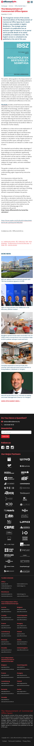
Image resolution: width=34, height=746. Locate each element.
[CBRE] (9, 527)
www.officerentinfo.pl (22, 636)
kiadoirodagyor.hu (21, 586)
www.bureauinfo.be (21, 609)
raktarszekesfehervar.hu (22, 596)
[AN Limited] (9, 544)
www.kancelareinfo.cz (22, 617)
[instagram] (13, 446)
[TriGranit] (25, 493)
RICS (6, 245)
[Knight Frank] (9, 550)
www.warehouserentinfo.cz (23, 669)
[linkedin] (8, 446)
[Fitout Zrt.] (25, 504)
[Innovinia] (25, 488)
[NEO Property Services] (9, 504)
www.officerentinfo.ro (6, 644)
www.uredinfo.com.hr (6, 617)
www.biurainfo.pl (21, 633)
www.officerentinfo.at (6, 611)
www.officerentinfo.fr (6, 627)
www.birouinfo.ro (5, 642)
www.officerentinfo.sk (6, 652)
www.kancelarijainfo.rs (22, 642)
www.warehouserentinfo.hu (23, 677)
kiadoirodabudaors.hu (6, 588)
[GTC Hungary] (9, 488)
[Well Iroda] (9, 561)
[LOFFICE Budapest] (25, 522)
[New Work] (9, 522)
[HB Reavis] (9, 510)
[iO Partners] (25, 533)
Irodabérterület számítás (9, 241)
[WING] (25, 459)
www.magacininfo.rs (21, 691)
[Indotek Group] (9, 465)
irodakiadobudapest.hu (6, 586)
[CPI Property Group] (9, 459)
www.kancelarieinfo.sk (6, 650)
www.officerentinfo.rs (22, 644)
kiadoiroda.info (4, 584)
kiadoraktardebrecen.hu (6, 596)
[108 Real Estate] (25, 544)
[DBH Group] (9, 516)
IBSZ (17, 241)
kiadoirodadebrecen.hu (22, 584)
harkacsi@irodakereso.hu (12, 421)
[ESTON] (9, 538)
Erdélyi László (22, 241)
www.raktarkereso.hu (22, 675)
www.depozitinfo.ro (5, 691)
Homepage (4, 6)
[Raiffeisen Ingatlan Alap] (9, 472)
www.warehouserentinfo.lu (7, 685)
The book (4, 105)
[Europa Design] (25, 561)
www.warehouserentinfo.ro (7, 693)
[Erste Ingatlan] (25, 472)
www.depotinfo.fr (5, 675)
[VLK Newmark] (9, 555)
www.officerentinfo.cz (22, 619)
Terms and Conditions (14, 741)
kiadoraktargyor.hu (21, 594)
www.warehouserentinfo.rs (23, 693)
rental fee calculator (12, 245)
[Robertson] (25, 550)
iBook (27, 241)
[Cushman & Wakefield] (25, 527)
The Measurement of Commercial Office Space (18, 243)
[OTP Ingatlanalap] (25, 465)
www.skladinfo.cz (21, 667)
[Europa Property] (25, 566)
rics (2, 241)
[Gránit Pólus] (9, 499)
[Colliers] (9, 533)
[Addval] (25, 499)
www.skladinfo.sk (5, 699)
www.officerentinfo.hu (22, 627)
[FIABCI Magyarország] (25, 556)
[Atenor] (9, 493)
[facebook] (3, 446)
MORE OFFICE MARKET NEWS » (10, 401)
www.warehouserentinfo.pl (23, 685)
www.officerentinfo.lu (6, 636)
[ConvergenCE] (25, 483)
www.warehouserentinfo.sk (7, 701)
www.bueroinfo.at (5, 609)
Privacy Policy (26, 741)
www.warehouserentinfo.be (7, 669)
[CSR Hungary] (9, 571)
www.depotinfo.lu (5, 683)
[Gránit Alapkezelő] (9, 478)
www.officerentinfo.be (22, 611)
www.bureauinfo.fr (5, 625)
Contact (4, 741)
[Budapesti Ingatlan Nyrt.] (25, 478)
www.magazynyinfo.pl (22, 683)
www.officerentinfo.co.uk (22, 650)
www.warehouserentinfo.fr (7, 677)
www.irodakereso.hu (21, 625)
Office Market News (20, 6)
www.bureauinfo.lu (5, 633)
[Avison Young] (25, 538)
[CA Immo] (9, 483)
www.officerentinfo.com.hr (7, 619)
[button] (31, 2)
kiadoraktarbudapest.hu (6, 594)
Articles (11, 6)
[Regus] (25, 510)
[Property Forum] (9, 566)
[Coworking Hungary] (25, 571)
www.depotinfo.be (5, 667)
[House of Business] (25, 516)
